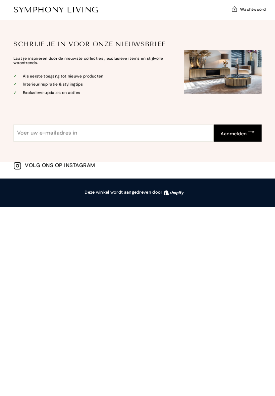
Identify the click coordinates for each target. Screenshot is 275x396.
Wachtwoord (253, 9)
